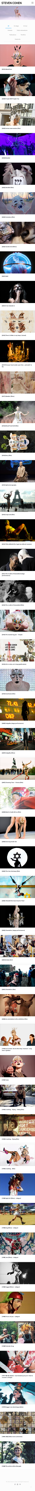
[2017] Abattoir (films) (8, 396)
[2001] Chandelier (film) (9, 989)
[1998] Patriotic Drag (8, 1346)
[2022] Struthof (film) (8, 187)
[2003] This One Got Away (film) (11, 871)
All (8, 26)
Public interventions (22, 30)
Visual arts (17, 39)
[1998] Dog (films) (10, 1228)
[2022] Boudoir (6, 158)
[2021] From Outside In (8, 306)
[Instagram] (17, 1484)
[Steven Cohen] (11, 2)
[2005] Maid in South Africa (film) (11, 812)
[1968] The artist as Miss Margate (11, 1466)
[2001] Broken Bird (7, 960)
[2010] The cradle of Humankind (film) (13, 605)
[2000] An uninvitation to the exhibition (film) (15, 1019)
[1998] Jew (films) (10, 1257)
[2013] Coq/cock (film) (8, 514)
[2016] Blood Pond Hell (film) (10, 426)
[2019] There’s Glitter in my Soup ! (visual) (14, 335)
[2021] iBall (5, 276)
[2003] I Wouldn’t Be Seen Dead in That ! (13, 900)
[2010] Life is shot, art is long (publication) (14, 664)
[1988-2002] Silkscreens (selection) (12, 1436)
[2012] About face (7, 69)
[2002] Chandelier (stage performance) (13, 930)
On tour (25, 26)
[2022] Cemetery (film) (8, 217)
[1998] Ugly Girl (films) (11, 1198)
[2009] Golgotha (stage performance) (13, 723)
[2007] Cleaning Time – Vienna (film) (12, 782)
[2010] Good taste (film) (8, 694)
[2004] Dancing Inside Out (9, 841)
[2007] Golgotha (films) (8, 753)
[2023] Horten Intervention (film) (11, 128)
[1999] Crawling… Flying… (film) (13, 1109)
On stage (16, 26)
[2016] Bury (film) (7, 455)
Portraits (10, 30)
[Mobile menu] (32, 2)
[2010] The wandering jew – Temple (12, 634)
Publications (12, 35)
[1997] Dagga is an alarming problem (12, 1407)
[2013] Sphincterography (9, 485)
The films (23, 35)
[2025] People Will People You (10, 99)
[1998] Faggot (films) (11, 1287)
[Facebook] (15, 1484)
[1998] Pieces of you (11, 1316)
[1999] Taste (5, 1080)
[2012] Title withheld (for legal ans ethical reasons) (17, 544)
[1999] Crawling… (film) (10, 1139)
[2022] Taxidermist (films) (9, 246)
